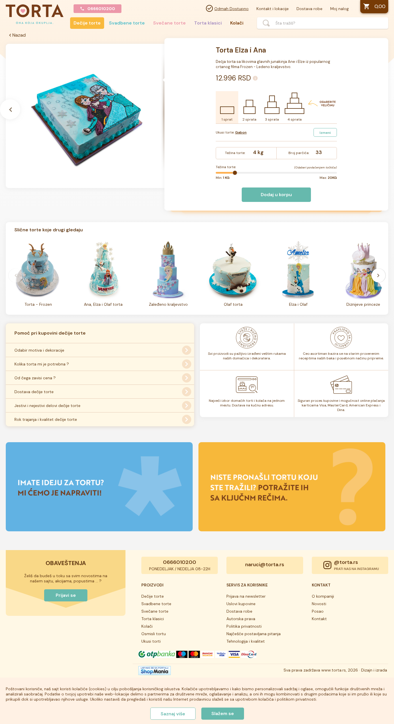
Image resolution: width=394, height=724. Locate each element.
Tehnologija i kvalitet (245, 641)
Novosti (319, 603)
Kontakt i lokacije (272, 8)
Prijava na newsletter (246, 596)
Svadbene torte (127, 23)
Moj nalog (339, 8)
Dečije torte (87, 23)
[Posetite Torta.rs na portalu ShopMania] (154, 672)
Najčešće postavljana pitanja (253, 633)
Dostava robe (309, 8)
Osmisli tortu (153, 633)
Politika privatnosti (244, 626)
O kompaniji (323, 596)
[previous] (15, 275)
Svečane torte (169, 23)
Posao (318, 611)
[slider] (234, 172)
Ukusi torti (151, 641)
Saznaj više (173, 714)
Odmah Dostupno (231, 8)
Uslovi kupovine (241, 603)
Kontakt (319, 618)
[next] (378, 275)
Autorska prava (240, 618)
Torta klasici (208, 23)
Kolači (236, 23)
